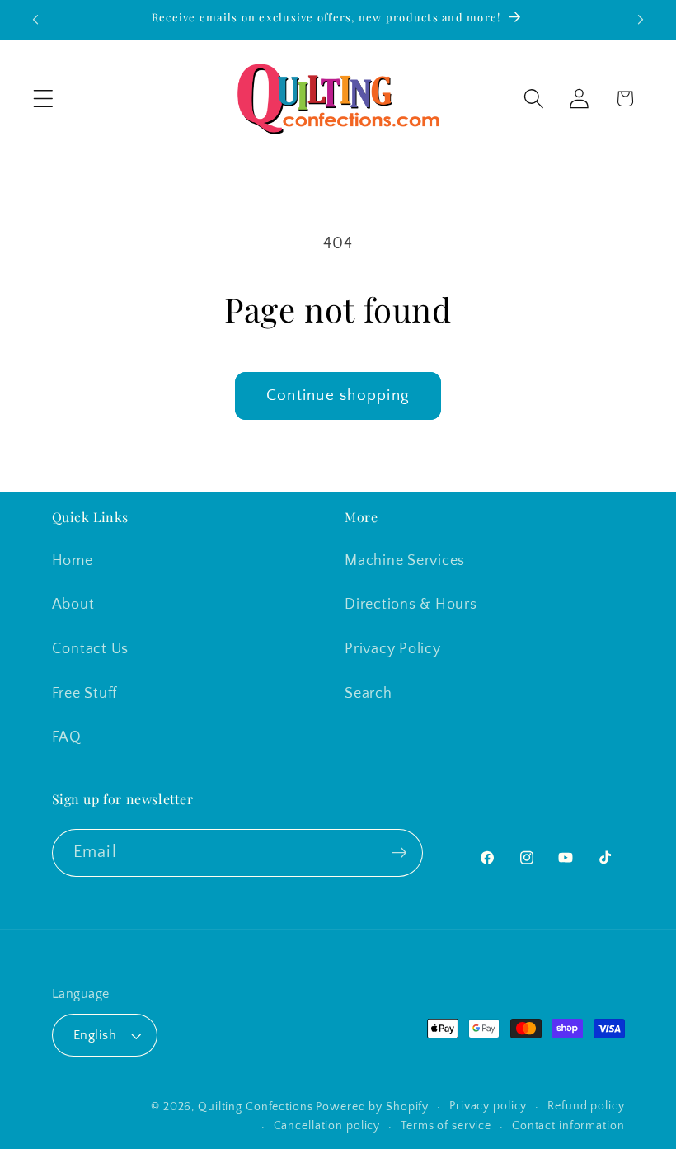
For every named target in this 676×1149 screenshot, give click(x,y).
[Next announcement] (640, 20)
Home (72, 561)
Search (368, 693)
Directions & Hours (411, 604)
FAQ (67, 737)
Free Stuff (85, 693)
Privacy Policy (393, 649)
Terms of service (446, 1126)
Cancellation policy (327, 1126)
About (73, 604)
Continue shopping (338, 395)
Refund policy (585, 1106)
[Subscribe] (399, 853)
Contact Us (90, 649)
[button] (43, 98)
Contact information (568, 1126)
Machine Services (405, 561)
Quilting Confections (257, 1107)
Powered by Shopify (372, 1107)
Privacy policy (488, 1106)
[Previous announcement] (35, 20)
